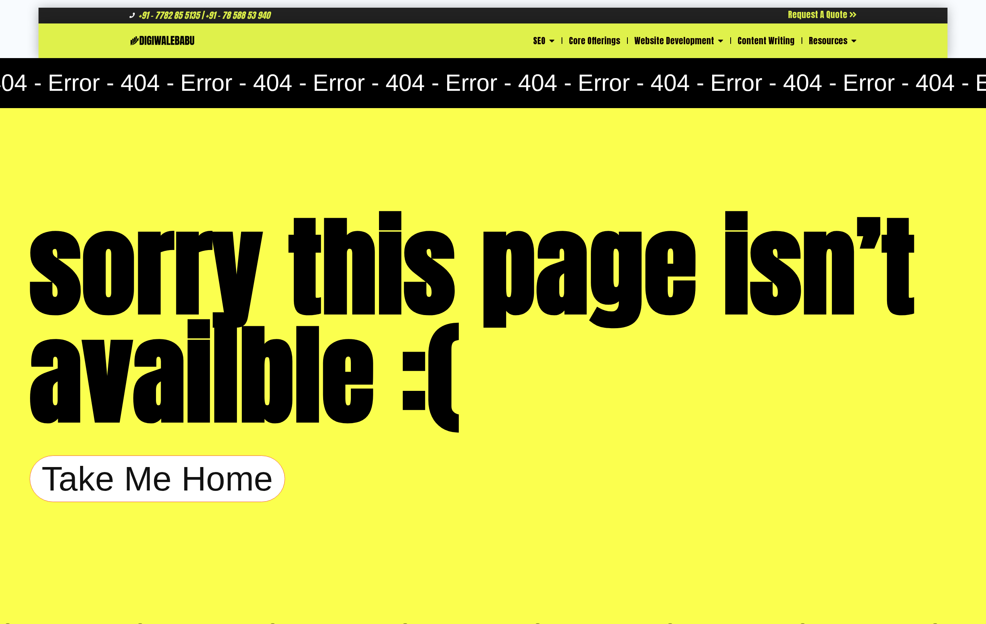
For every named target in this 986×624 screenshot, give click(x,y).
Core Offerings (594, 40)
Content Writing (766, 40)
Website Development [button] (674, 40)
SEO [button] (539, 40)
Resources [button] (828, 40)
